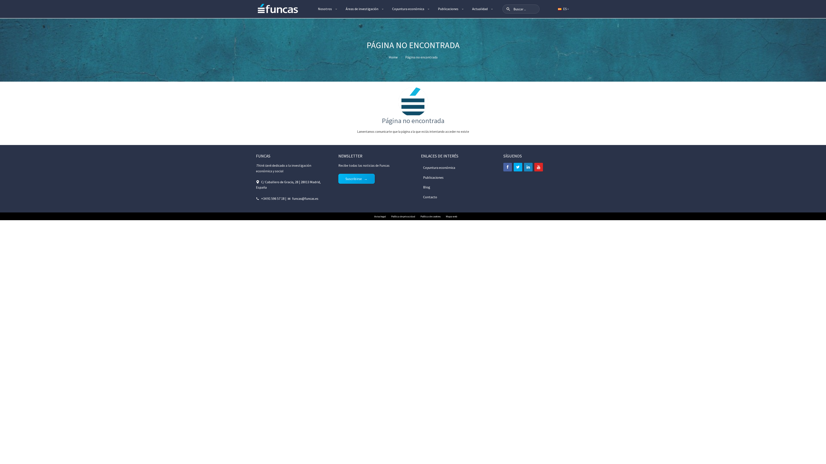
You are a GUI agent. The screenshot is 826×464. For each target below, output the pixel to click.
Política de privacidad (403, 216)
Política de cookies (431, 216)
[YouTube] (538, 167)
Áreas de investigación (362, 9)
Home (393, 57)
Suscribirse (353, 179)
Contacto (430, 197)
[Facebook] (507, 167)
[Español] (563, 9)
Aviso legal (380, 216)
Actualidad (480, 9)
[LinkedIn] (528, 167)
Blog (426, 187)
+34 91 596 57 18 (273, 198)
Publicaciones (448, 9)
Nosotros (325, 9)
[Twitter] (518, 167)
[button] (508, 9)
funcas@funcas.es (305, 198)
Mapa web (451, 216)
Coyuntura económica (408, 9)
